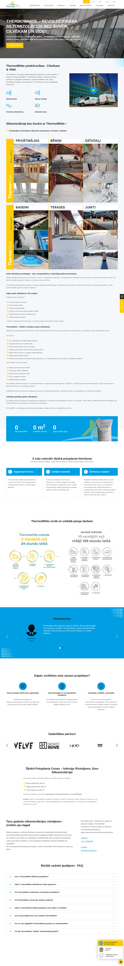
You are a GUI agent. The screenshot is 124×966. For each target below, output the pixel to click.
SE (107, 2)
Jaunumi (72, 5)
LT (93, 2)
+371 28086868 (87, 841)
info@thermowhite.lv (89, 851)
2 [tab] (62, 648)
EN (114, 2)
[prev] (7, 636)
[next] (117, 636)
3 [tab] (64, 648)
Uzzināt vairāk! (14, 45)
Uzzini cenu (48, 5)
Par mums (99, 5)
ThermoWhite (34, 5)
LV (86, 2)
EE (100, 2)
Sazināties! (122, 306)
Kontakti (111, 5)
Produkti (61, 5)
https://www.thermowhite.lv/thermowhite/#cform (97, 832)
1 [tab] (60, 648)
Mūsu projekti (86, 5)
